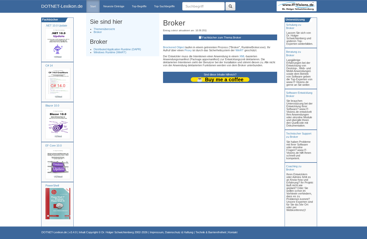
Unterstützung (295, 19)
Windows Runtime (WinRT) (110, 52)
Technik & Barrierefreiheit (210, 232)
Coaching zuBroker (293, 168)
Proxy (188, 50)
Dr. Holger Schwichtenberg (117, 232)
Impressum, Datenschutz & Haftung (171, 232)
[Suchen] (230, 6)
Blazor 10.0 (52, 105)
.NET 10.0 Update (56, 25)
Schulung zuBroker (293, 26)
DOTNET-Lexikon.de (62, 6)
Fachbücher (49, 19)
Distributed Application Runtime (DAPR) (117, 49)
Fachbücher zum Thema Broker (221, 37)
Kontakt (232, 232)
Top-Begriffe (139, 6)
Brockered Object (173, 47)
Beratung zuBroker (293, 53)
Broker (98, 32)
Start (93, 6)
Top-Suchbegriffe (164, 6)
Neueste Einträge (113, 6)
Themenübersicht (104, 29)
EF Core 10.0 (53, 145)
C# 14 (49, 65)
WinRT (239, 50)
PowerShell (52, 185)
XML (242, 56)
